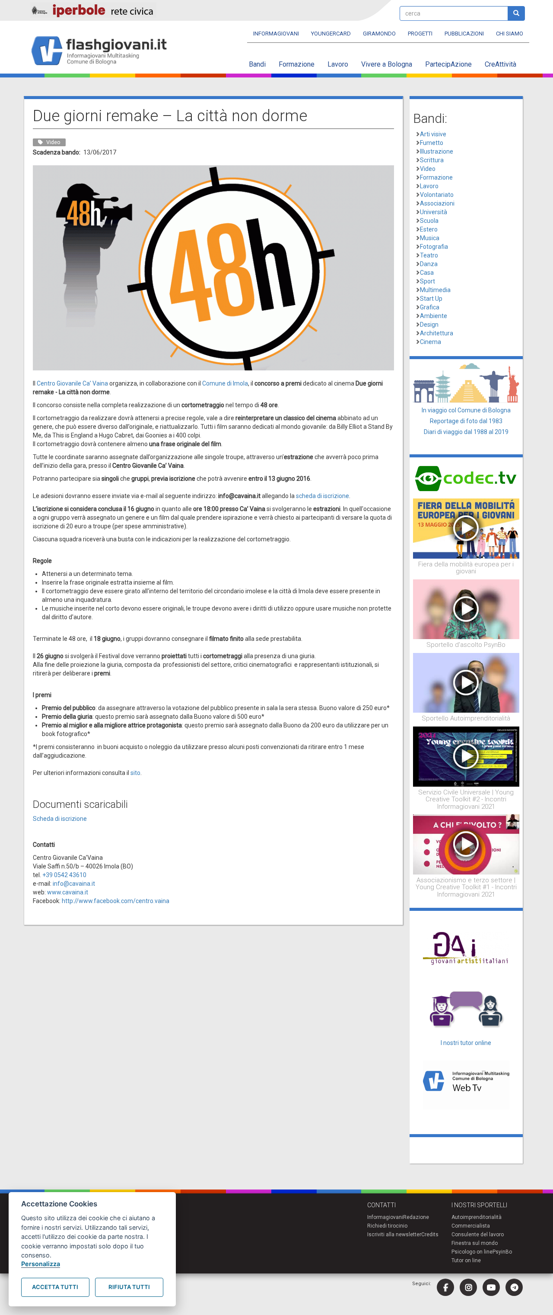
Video (427, 168)
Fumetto (431, 142)
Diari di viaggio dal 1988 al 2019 (466, 431)
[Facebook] (445, 1287)
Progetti (420, 33)
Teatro (429, 255)
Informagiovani (276, 33)
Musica (429, 238)
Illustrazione (436, 151)
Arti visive (433, 134)
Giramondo (379, 33)
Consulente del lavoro (477, 1234)
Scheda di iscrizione (60, 818)
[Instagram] (468, 1287)
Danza (429, 263)
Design (429, 324)
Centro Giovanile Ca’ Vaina (72, 383)
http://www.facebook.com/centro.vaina (115, 900)
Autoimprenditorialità (476, 1217)
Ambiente (433, 315)
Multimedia (435, 289)
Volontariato (437, 194)
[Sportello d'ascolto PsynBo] (466, 608)
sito (135, 772)
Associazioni (437, 203)
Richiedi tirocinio (387, 1226)
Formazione (297, 64)
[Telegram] (514, 1287)
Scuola (429, 220)
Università (433, 212)
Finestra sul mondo (474, 1243)
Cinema (430, 341)
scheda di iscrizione (322, 495)
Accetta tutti (55, 1286)
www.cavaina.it (67, 892)
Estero (429, 229)
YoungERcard (331, 33)
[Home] (102, 51)
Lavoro (337, 64)
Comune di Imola (225, 383)
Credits (430, 1234)
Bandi (257, 64)
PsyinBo (502, 1252)
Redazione (416, 1217)
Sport (427, 281)
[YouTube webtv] (491, 1287)
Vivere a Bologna (386, 64)
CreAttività (500, 64)
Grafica (429, 307)
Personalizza (40, 1263)
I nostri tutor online (466, 1042)
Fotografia (434, 246)
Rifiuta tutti (129, 1286)
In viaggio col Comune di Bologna (466, 410)
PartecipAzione (448, 64)
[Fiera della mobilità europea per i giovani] (466, 527)
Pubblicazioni (464, 33)
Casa (427, 272)
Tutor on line (466, 1260)
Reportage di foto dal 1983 (466, 421)
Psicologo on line (472, 1252)
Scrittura (432, 160)
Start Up (431, 298)
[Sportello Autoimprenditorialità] (466, 682)
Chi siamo (509, 33)
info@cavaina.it (74, 883)
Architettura (436, 333)
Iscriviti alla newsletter (394, 1234)
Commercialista (470, 1226)
